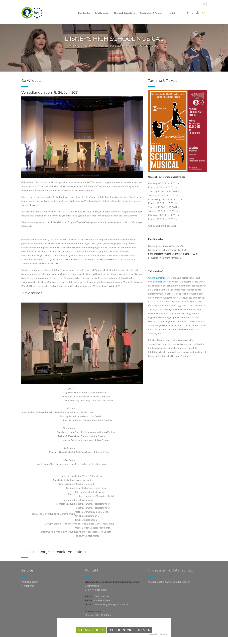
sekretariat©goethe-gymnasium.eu (111, 604)
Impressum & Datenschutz (170, 570)
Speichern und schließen (129, 630)
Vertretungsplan (29, 581)
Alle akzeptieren (91, 630)
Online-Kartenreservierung (162, 277)
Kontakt (91, 570)
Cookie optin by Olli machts (158, 634)
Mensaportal (28, 585)
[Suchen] (204, 4)
